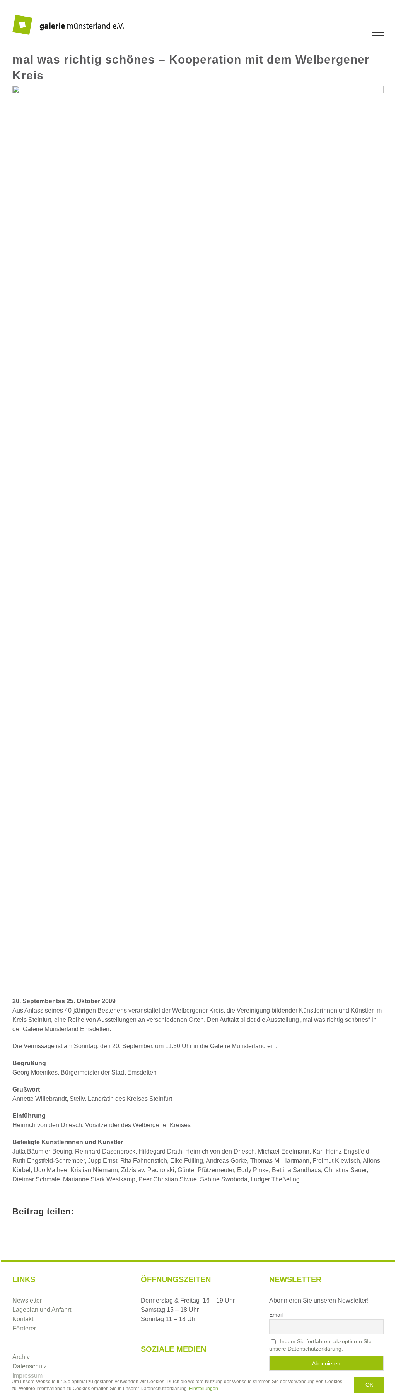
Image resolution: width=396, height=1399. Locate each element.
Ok (369, 1385)
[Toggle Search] (351, 32)
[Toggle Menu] (378, 32)
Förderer (24, 1328)
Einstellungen (204, 1388)
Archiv (21, 1357)
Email (276, 1314)
